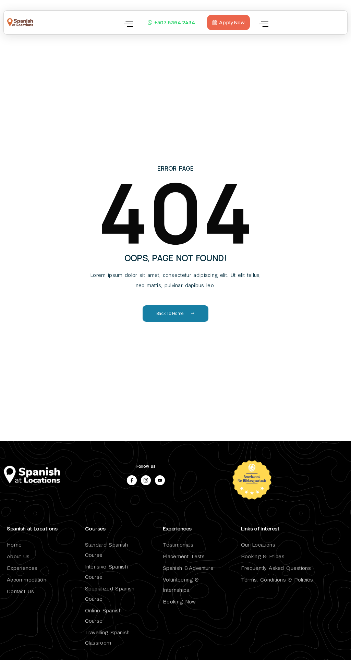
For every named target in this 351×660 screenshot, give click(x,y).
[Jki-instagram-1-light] (146, 480)
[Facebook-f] (132, 480)
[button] (128, 24)
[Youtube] (160, 480)
